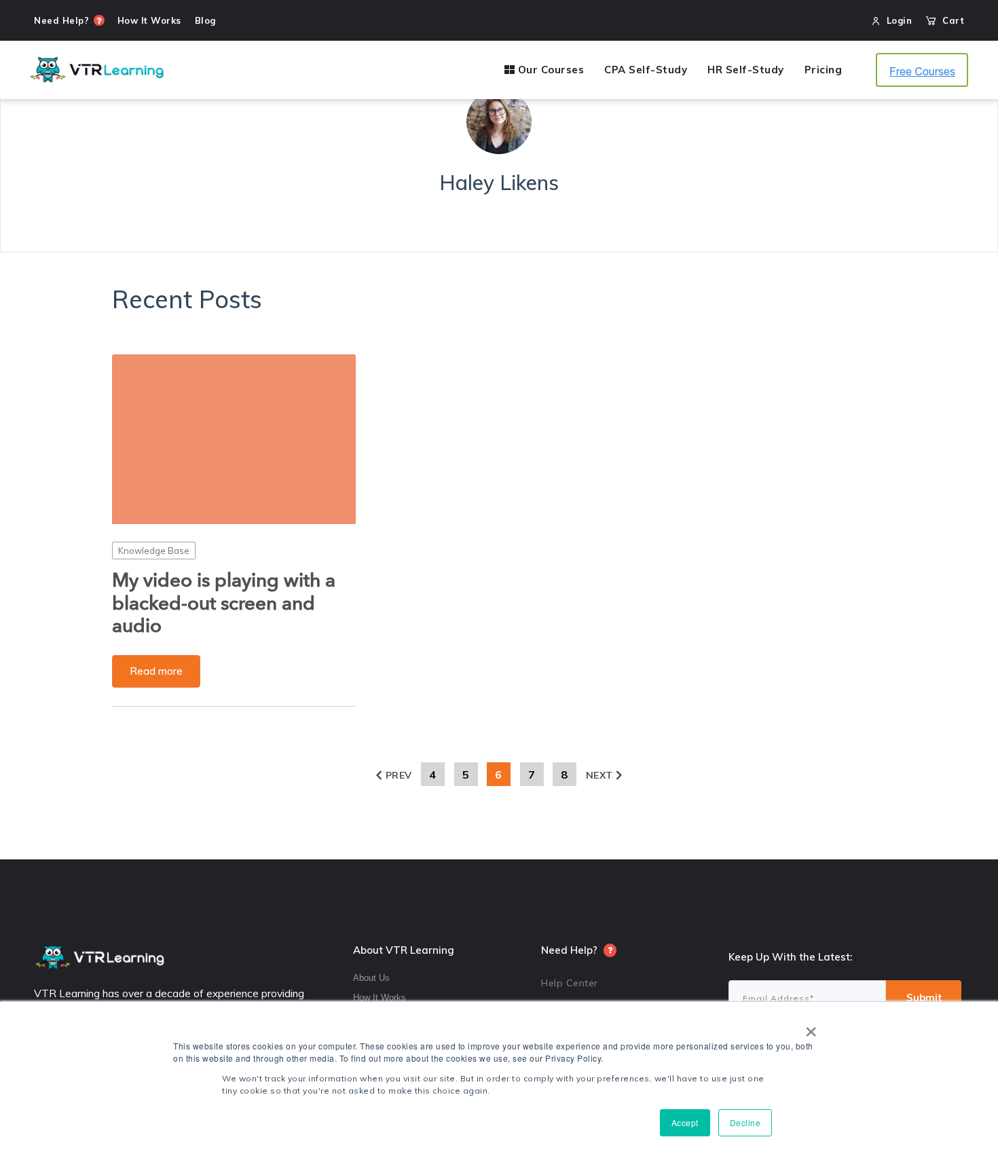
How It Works (379, 997)
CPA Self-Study (645, 70)
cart (950, 20)
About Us (371, 978)
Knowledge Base (153, 550)
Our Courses (549, 70)
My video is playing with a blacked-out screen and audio (223, 604)
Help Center (569, 983)
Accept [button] (685, 1122)
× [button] (811, 1027)
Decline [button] (745, 1122)
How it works (149, 20)
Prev (399, 775)
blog (205, 20)
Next (599, 775)
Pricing (824, 70)
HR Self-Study (745, 70)
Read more (156, 671)
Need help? (61, 20)
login (899, 20)
